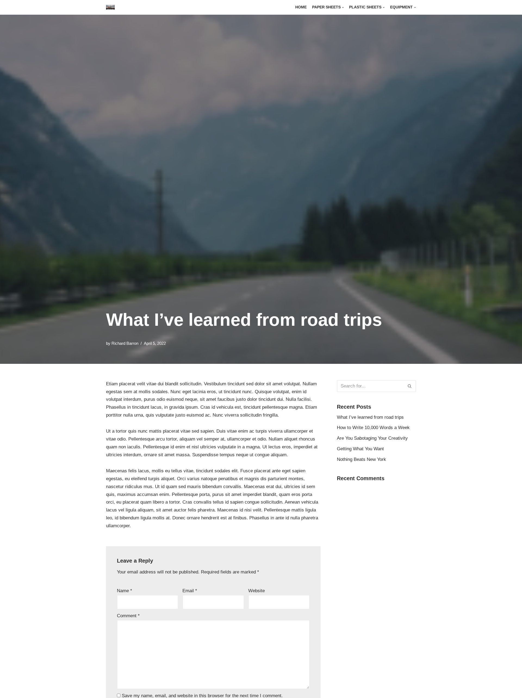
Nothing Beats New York (361, 459)
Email (189, 590)
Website (256, 590)
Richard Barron (124, 343)
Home (301, 7)
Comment (128, 615)
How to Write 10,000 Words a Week (373, 427)
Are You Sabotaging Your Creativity (372, 438)
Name (124, 590)
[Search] (410, 386)
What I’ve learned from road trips (370, 417)
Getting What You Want (360, 448)
